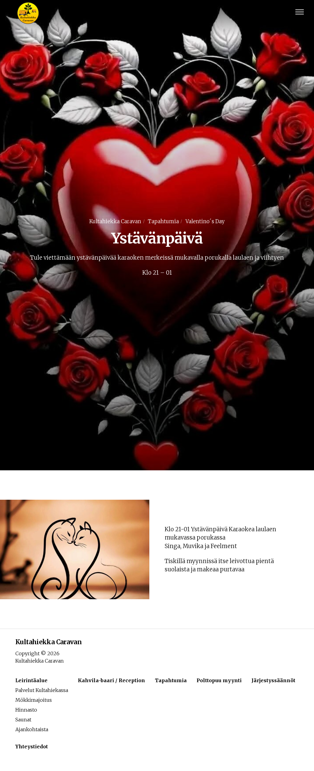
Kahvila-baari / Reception (111, 680)
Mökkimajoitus (33, 700)
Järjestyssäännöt (273, 680)
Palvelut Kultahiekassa (41, 690)
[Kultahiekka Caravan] (27, 12)
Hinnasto (26, 710)
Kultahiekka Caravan (115, 221)
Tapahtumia (163, 221)
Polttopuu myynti (219, 680)
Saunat (23, 719)
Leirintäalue (31, 680)
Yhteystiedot (31, 746)
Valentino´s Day (205, 221)
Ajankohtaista (31, 729)
